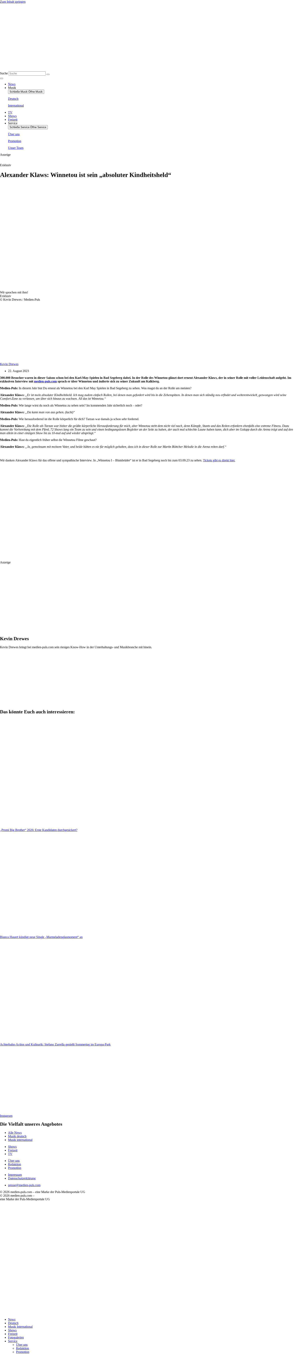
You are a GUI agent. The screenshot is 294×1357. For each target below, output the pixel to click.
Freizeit (12, 1334)
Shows (12, 1330)
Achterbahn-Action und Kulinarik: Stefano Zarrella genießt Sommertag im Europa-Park (55, 1044)
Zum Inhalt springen (13, 1)
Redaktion (22, 1348)
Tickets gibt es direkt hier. (219, 460)
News (11, 1319)
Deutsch (13, 1323)
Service (12, 1341)
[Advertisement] (92, 511)
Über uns (22, 1344)
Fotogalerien (16, 1337)
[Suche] (48, 74)
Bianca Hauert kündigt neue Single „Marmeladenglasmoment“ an (41, 937)
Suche (4, 73)
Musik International (20, 1326)
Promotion (22, 1352)
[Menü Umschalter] (1, 78)
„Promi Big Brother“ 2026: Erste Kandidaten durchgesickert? (38, 830)
